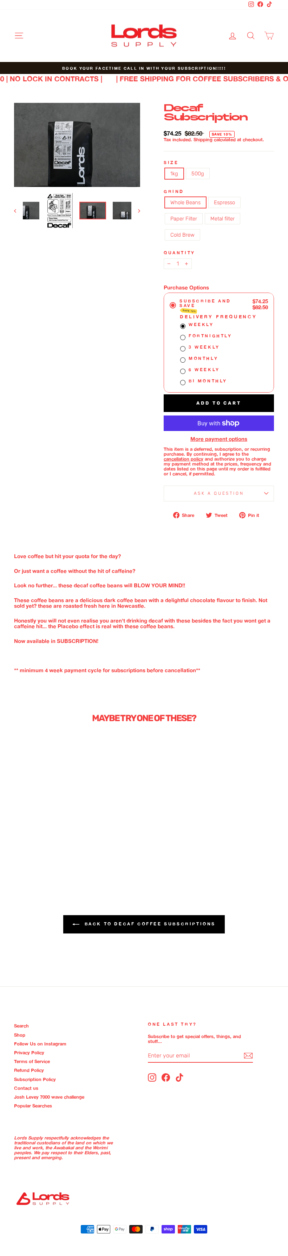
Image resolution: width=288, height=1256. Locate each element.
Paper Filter (183, 218)
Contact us (26, 1088)
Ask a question (219, 493)
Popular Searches (33, 1105)
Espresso (224, 202)
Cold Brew (182, 235)
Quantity (179, 252)
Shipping (203, 139)
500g (197, 173)
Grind (174, 191)
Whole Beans (185, 202)
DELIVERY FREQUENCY (218, 316)
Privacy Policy (29, 1052)
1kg (174, 173)
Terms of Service (32, 1061)
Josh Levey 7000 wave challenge (49, 1097)
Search (21, 1026)
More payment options (218, 439)
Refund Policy (29, 1070)
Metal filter (222, 218)
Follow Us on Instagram (40, 1043)
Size (171, 162)
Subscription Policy (35, 1079)
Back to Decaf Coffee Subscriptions (149, 923)
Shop (19, 1035)
